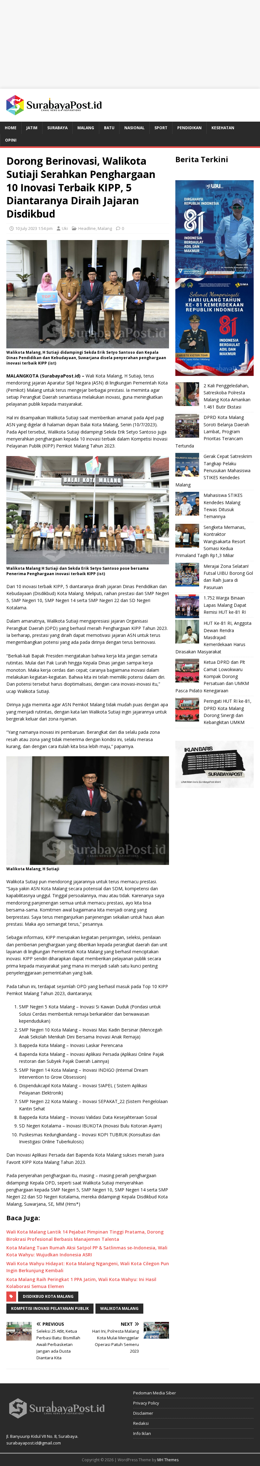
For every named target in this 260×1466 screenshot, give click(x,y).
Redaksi (141, 1423)
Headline (87, 228)
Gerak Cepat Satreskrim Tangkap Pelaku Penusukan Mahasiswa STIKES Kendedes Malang (213, 470)
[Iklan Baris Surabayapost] (214, 784)
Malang (85, 127)
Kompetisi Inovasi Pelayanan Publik (50, 1308)
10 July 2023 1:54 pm (34, 228)
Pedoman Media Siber (154, 1393)
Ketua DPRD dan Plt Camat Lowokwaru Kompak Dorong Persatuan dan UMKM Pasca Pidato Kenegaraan (212, 676)
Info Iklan (142, 1433)
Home (10, 127)
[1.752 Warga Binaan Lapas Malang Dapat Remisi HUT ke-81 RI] (187, 606)
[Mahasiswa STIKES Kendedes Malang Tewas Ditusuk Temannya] (187, 504)
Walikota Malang (119, 1308)
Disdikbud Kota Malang (48, 1296)
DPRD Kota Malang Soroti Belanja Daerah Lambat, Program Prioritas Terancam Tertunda (212, 431)
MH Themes (168, 1460)
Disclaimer (143, 1413)
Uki (65, 228)
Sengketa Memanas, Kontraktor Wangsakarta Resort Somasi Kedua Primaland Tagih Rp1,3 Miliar (210, 541)
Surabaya (57, 127)
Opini (10, 140)
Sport (160, 127)
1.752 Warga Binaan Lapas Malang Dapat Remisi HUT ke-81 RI (225, 605)
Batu (109, 127)
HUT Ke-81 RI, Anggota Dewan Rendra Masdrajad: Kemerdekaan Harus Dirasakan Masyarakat (213, 637)
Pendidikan (189, 127)
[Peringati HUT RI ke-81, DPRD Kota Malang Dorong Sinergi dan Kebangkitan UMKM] (187, 709)
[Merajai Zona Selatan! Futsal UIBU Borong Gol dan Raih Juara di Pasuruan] (187, 575)
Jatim (31, 127)
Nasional (134, 127)
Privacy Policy (146, 1403)
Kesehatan (222, 127)
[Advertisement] (130, 44)
